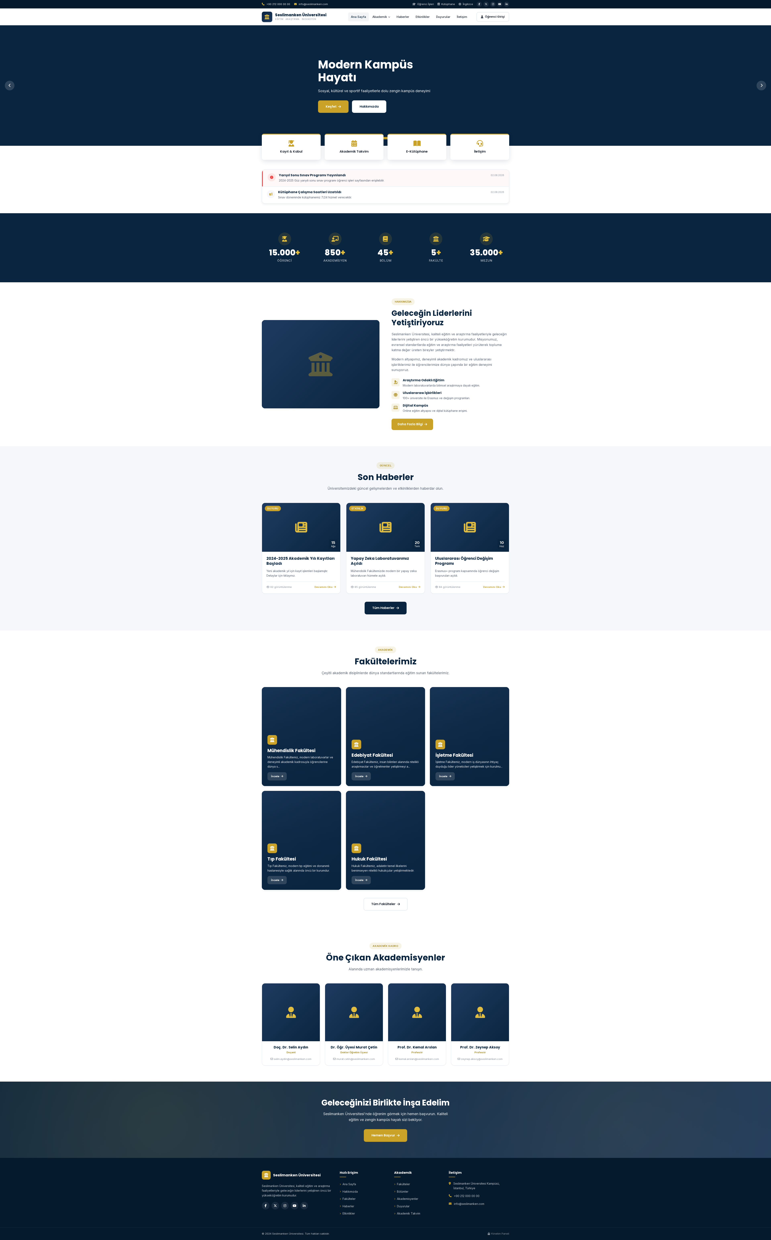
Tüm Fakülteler (383, 904)
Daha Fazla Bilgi (410, 424)
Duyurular (443, 17)
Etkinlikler (423, 17)
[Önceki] (9, 85)
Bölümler (402, 1191)
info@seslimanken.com (313, 4)
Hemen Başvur (383, 1135)
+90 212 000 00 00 (278, 4)
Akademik (379, 17)
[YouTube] (294, 1205)
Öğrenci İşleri (425, 4)
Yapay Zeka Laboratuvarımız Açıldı (380, 561)
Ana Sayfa (358, 17)
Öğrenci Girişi (495, 17)
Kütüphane (448, 4)
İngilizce (467, 4)
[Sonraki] (761, 85)
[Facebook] (265, 1205)
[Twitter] (275, 1205)
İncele (330, 100)
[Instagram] (285, 1205)
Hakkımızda (367, 100)
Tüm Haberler (383, 608)
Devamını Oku (323, 586)
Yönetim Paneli (499, 1233)
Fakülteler (349, 1198)
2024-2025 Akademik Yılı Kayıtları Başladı (300, 561)
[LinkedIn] (304, 1205)
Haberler (403, 17)
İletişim (462, 17)
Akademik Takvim (408, 1213)
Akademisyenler (407, 1198)
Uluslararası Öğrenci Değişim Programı (464, 561)
